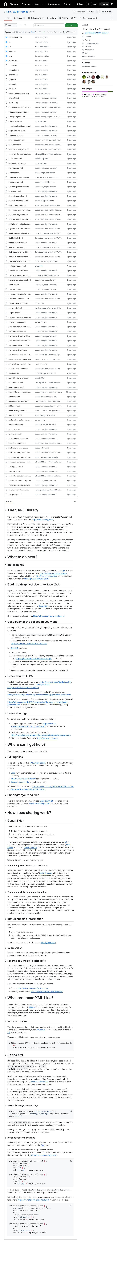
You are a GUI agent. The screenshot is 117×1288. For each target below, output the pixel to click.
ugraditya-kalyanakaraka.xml (20, 457)
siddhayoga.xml (14, 406)
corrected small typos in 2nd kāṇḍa (48, 149)
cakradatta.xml (14, 173)
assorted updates (41, 37)
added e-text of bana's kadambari (48, 140)
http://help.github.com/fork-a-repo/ (33, 988)
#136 (33, 32)
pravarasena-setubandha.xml (20, 359)
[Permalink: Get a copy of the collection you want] (5, 621)
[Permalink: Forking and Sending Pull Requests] (5, 961)
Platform (14, 4)
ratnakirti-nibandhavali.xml (18, 378)
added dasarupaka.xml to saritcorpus (49, 392)
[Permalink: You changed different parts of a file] (5, 865)
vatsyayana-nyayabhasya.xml (20, 480)
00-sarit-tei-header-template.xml (21, 93)
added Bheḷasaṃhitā (42, 159)
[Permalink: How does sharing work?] (5, 812)
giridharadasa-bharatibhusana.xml (21, 219)
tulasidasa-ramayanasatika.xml (20, 452)
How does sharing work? (39, 803)
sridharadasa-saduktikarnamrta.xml (22, 420)
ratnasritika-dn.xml (16, 383)
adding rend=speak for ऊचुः (45, 280)
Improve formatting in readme (46, 103)
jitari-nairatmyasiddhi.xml (18, 243)
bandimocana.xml (15, 145)
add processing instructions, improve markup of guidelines (57, 355)
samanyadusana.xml (16, 387)
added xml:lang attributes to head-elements (51, 406)
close (37, 266)
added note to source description (47, 457)
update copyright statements (46, 126)
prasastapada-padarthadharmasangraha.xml (25, 355)
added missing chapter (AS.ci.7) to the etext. (52, 117)
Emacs (14, 782)
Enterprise (68, 4)
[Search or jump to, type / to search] (88, 4)
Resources (39, 4)
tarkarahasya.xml (15, 434)
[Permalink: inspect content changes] (5, 1137)
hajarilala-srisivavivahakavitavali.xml (22, 229)
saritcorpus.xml (14, 397)
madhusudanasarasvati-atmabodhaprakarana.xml (27, 275)
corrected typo (40, 121)
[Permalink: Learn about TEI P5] (5, 676)
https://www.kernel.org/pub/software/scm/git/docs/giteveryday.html (40, 735)
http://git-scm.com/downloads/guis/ (48, 616)
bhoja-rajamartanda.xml (17, 163)
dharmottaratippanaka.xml (18, 201)
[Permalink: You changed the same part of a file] (5, 892)
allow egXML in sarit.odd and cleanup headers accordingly (57, 107)
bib (10, 42)
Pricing (80, 4)
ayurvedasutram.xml (16, 135)
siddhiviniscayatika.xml (17, 411)
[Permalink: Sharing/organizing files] (5, 795)
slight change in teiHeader (45, 173)
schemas (12, 51)
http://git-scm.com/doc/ (46, 576)
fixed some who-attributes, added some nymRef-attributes (57, 359)
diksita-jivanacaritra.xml (17, 205)
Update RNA (39, 378)
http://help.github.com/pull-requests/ (47, 991)
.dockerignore (14, 70)
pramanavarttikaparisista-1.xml (20, 341)
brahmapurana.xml (16, 168)
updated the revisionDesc (44, 182)
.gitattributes (13, 75)
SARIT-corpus (20, 11)
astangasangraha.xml (17, 117)
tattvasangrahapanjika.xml (18, 438)
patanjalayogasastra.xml (18, 322)
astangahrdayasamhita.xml (19, 112)
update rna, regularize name (45, 98)
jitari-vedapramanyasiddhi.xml (20, 252)
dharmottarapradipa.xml (18, 196)
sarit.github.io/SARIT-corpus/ (96, 33)
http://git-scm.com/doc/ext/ (36, 579)
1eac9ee (50, 32)
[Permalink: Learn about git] (5, 713)
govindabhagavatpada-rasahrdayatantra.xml (25, 224)
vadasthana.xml (14, 471)
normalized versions (39, 1082)
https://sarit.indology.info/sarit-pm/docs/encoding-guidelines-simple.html (39, 695)
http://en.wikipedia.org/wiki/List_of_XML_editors (53, 786)
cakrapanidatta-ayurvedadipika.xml (22, 177)
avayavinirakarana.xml (17, 131)
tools (10, 56)
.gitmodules (13, 84)
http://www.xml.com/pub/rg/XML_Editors (27, 789)
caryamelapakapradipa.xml (19, 187)
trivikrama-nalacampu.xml (18, 448)
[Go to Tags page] (25, 25)
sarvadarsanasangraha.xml (19, 401)
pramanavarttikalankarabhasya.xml (22, 336)
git (64, 570)
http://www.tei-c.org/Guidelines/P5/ (55, 682)
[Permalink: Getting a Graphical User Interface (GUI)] (5, 584)
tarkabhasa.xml (14, 429)
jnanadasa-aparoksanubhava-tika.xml (23, 257)
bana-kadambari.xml (16, 140)
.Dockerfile (13, 65)
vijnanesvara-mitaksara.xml (19, 490)
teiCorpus (41, 1030)
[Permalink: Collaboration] (5, 948)
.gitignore (12, 79)
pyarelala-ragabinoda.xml (18, 369)
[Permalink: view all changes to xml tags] (5, 1105)
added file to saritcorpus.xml (45, 397)
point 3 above (46, 873)
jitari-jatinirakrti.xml (16, 238)
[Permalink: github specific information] (5, 918)
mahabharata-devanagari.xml (20, 280)
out (10, 47)
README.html (14, 98)
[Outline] (75, 501)
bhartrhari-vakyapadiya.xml (19, 149)
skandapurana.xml (15, 415)
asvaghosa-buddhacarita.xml (20, 126)
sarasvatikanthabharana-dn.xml (20, 392)
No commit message (42, 47)
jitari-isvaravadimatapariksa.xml (20, 233)
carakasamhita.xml (16, 182)
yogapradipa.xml (15, 494)
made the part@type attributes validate (50, 177)
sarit (8, 11)
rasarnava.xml (14, 373)
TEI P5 (32, 1007)
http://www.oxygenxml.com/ (23, 779)
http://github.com (48, 942)
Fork (94, 11)
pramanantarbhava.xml (17, 331)
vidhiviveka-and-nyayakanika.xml (21, 485)
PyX (42, 1145)
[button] (71, 1042)
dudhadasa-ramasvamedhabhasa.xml (23, 210)
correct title (39, 303)
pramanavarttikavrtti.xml (18, 350)
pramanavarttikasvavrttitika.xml (20, 345)
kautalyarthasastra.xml (17, 266)
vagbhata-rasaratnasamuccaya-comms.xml (25, 476)
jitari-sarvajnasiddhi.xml (17, 247)
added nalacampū (42, 448)
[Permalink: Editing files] (5, 757)
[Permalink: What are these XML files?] (5, 997)
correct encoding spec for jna (46, 261)
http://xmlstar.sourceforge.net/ (42, 1155)
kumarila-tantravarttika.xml (19, 271)
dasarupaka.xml (15, 191)
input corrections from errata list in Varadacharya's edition (56, 308)
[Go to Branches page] (20, 25)
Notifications (81, 11)
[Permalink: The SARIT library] (5, 510)
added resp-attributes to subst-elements (50, 215)
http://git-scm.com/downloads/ (53, 573)
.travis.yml (12, 89)
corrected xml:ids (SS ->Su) (45, 425)
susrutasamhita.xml (16, 425)
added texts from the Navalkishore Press (50, 145)
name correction (41, 364)
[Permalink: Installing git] (5, 564)
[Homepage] (5, 4)
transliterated (14, 61)
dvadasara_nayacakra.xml (18, 215)
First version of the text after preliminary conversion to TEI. (57, 401)
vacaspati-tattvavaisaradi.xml (20, 462)
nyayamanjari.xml (15, 308)
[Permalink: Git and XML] (5, 1054)
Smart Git (43, 606)
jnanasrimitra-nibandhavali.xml (20, 261)
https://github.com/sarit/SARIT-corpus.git (29, 643)
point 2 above (30, 847)
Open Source (54, 4)
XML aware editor (37, 763)
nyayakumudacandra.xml (18, 303)
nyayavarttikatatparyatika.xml (20, 317)
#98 (41, 266)
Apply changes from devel (45, 415)
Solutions (26, 4)
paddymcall (10, 32)
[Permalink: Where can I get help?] (5, 744)
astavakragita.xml (15, 121)
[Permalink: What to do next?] (5, 557)
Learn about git (46, 801)
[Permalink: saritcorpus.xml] (5, 1021)
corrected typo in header (44, 201)
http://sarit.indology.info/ (42, 519)
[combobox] (49, 25)
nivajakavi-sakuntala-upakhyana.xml (22, 299)
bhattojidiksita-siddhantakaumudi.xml (23, 154)
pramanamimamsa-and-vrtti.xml (21, 327)
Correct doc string (42, 56)
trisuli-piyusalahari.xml (17, 443)
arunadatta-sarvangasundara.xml (21, 107)
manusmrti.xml (14, 285)
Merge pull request (23, 32)
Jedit (13, 773)
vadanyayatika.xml (16, 466)
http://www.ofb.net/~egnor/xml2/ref (33, 1200)
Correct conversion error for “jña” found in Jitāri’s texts (55, 233)
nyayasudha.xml (15, 313)
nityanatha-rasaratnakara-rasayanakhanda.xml (26, 294)
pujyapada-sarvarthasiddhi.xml (20, 364)
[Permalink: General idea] (5, 820)
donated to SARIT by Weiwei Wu (47, 275)
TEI (8, 1032)
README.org (13, 103)
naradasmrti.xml (15, 289)
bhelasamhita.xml (15, 159)
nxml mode (24, 782)
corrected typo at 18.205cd (45, 373)
